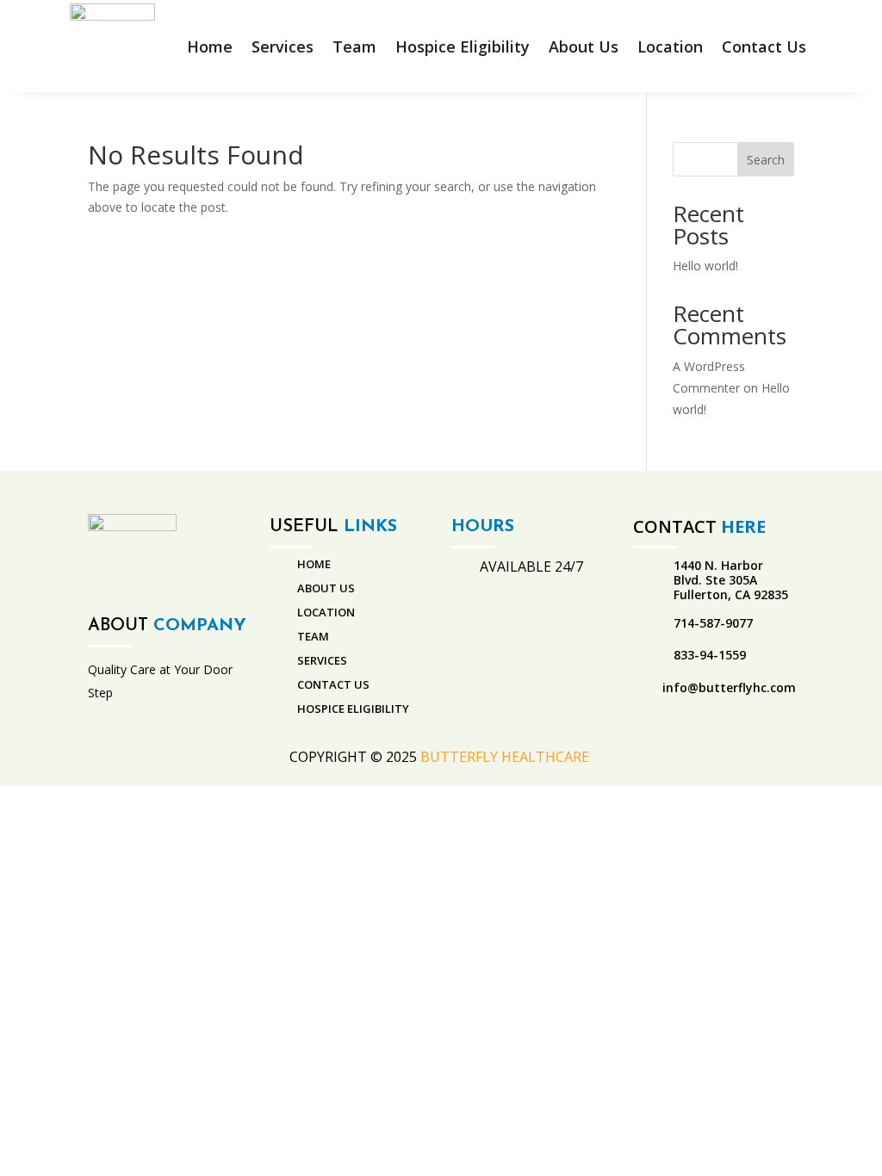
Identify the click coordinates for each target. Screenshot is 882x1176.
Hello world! (705, 265)
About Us (583, 46)
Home (210, 46)
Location (670, 46)
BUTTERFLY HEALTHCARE (506, 756)
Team (354, 46)
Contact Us (764, 46)
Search (766, 160)
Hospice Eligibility (462, 46)
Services (283, 46)
